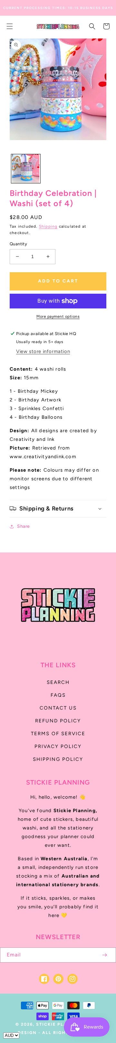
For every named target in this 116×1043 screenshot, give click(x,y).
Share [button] (23, 526)
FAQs (58, 695)
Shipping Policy (58, 759)
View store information (43, 351)
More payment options (58, 316)
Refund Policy (58, 721)
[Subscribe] (104, 955)
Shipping (48, 226)
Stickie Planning (60, 1024)
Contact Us (58, 708)
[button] (10, 26)
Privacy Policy (58, 746)
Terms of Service (58, 733)
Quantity (18, 243)
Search (58, 682)
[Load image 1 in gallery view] (25, 168)
